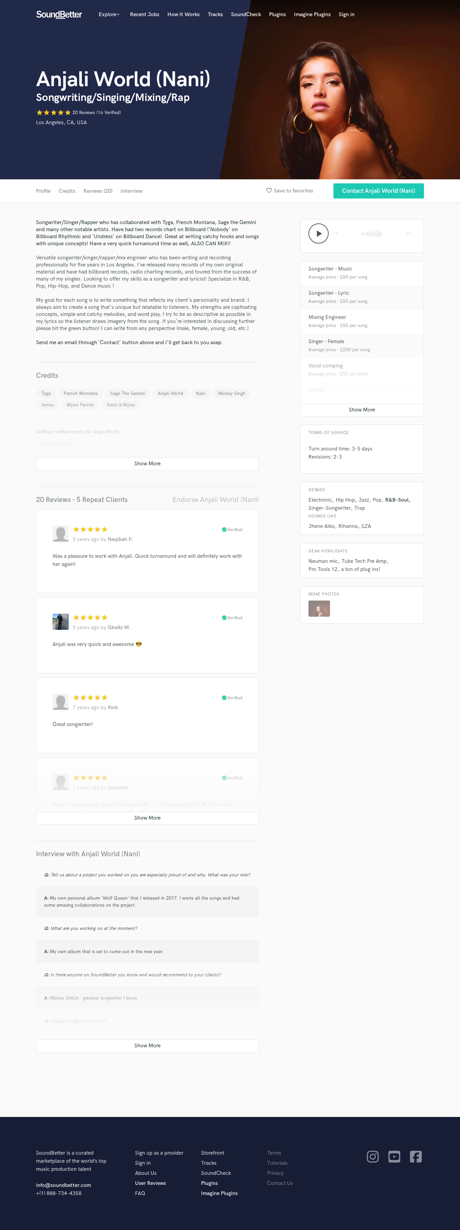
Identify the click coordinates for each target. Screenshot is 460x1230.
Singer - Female (326, 341)
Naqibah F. (120, 539)
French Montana (81, 393)
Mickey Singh (231, 393)
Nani (200, 393)
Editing (316, 390)
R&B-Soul (396, 500)
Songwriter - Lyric (328, 293)
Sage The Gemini (127, 393)
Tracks (215, 14)
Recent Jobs (144, 14)
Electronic (320, 500)
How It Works (183, 14)
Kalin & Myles (121, 405)
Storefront (212, 1153)
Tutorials (277, 1163)
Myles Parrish (80, 405)
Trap (359, 508)
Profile (43, 191)
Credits (67, 191)
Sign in (347, 14)
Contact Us (280, 1183)
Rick (113, 707)
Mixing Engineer (327, 317)
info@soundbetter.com (63, 1185)
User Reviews (150, 1183)
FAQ (140, 1193)
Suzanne (118, 788)
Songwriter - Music (330, 269)
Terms (274, 1153)
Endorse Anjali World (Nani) (215, 500)
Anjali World (170, 393)
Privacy (275, 1173)
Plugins (277, 14)
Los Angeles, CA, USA (61, 122)
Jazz (364, 500)
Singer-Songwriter (329, 508)
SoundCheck (246, 14)
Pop (377, 500)
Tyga (46, 393)
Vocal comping (325, 366)
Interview (131, 191)
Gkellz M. (119, 627)
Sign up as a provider (159, 1153)
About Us (146, 1173)
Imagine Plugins (312, 14)
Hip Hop (345, 500)
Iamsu (47, 405)
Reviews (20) (98, 191)
